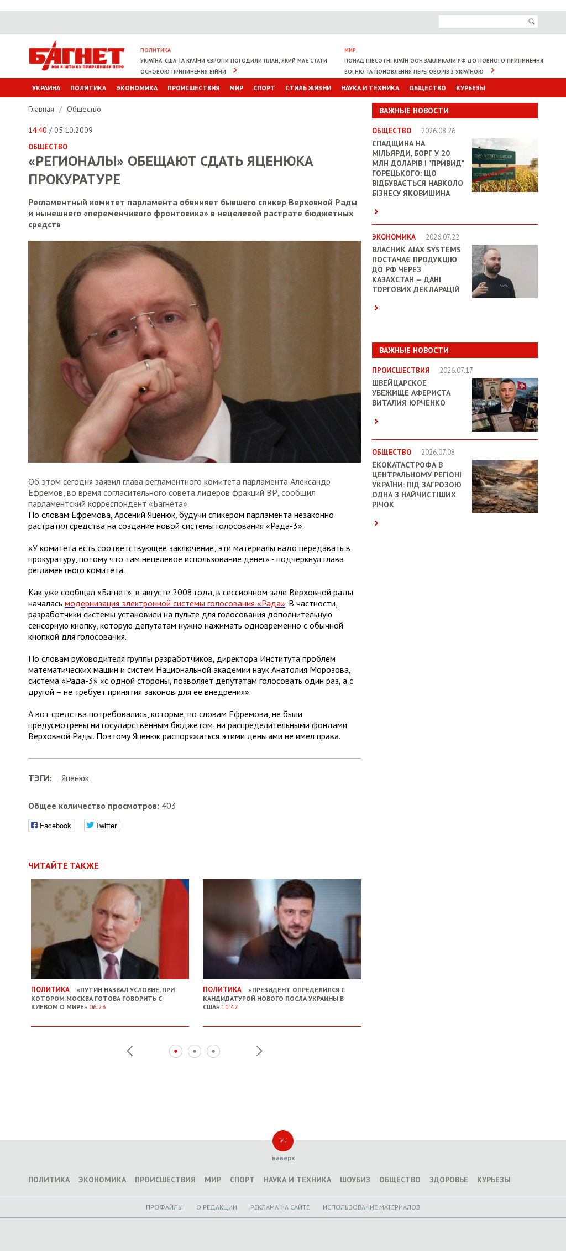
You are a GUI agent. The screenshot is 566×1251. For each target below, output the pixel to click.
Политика (88, 88)
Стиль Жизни (308, 88)
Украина (46, 88)
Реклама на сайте (280, 1207)
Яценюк (75, 777)
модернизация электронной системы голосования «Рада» (175, 603)
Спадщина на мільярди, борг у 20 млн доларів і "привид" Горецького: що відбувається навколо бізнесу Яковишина (418, 168)
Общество (427, 88)
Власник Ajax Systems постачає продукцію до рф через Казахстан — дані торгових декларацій (416, 269)
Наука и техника (370, 88)
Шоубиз (355, 1180)
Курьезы (470, 88)
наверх (283, 1158)
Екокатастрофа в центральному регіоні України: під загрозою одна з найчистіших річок (417, 485)
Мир (236, 88)
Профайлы (164, 1207)
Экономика (137, 88)
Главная (42, 109)
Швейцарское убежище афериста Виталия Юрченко (411, 393)
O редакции (216, 1207)
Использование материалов (371, 1207)
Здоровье (448, 1180)
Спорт (264, 88)
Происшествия (193, 88)
